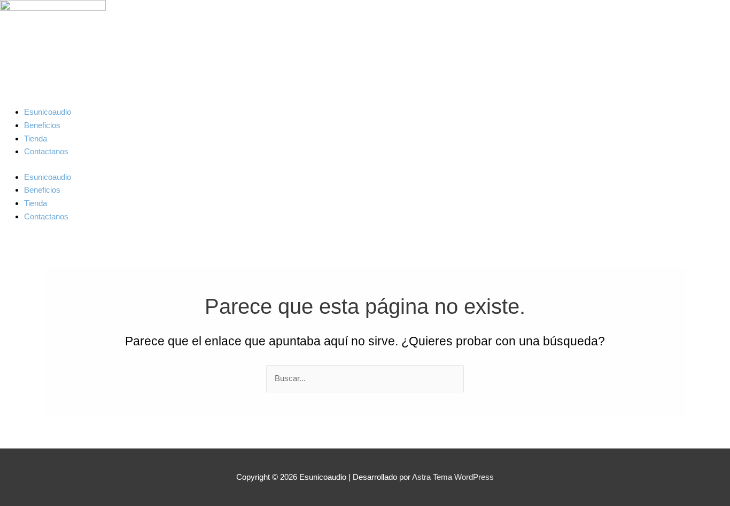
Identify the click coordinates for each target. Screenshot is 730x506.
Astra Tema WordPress (453, 476)
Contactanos (46, 151)
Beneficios (42, 125)
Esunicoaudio (47, 111)
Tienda (35, 138)
